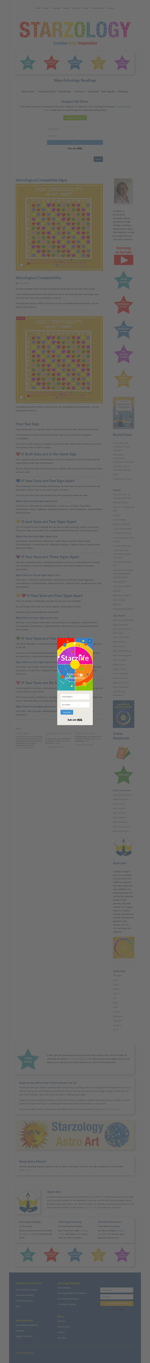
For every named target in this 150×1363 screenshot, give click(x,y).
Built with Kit (75, 720)
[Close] (90, 641)
